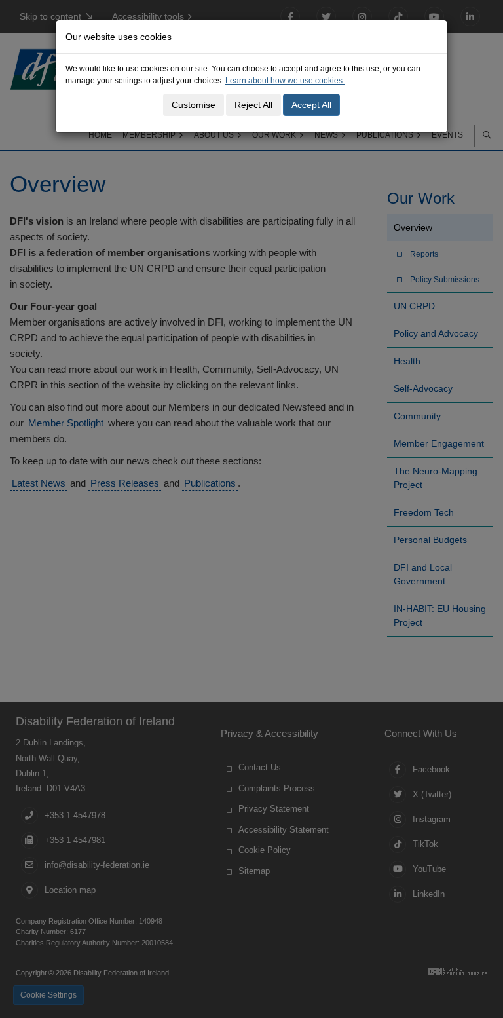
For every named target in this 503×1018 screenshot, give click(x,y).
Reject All (253, 105)
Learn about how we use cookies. (285, 80)
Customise (193, 105)
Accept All (311, 105)
